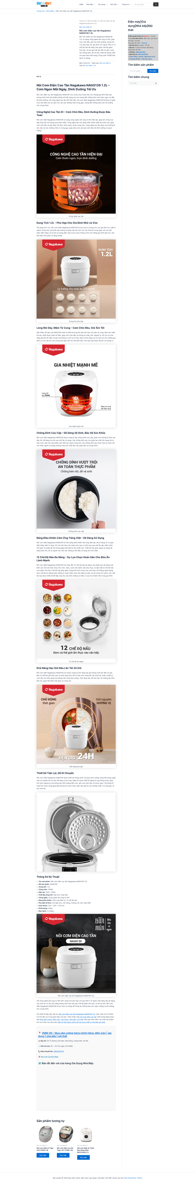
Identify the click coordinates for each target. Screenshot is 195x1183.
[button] (94, 4)
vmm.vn (144, 43)
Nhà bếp (89, 4)
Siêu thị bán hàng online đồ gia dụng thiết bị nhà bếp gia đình (81, 1022)
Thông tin (125, 4)
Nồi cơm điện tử (93, 21)
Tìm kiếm (152, 71)
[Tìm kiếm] (155, 4)
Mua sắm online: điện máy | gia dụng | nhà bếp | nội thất (61, 1019)
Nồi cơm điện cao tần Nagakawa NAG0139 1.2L (76, 1014)
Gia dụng (101, 4)
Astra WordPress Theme (133, 1178)
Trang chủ (82, 21)
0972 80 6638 (143, 54)
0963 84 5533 (140, 52)
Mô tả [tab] (39, 76)
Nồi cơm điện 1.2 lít (89, 65)
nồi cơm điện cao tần (88, 1017)
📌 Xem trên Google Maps (48, 1057)
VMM (81, 4)
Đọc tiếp (43, 1155)
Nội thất (113, 4)
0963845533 (59, 1051)
